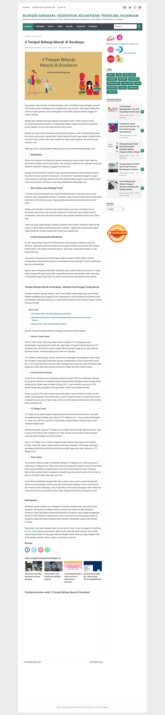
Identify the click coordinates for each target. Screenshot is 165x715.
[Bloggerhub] (122, 44)
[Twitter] (130, 7)
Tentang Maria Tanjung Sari (43, 7)
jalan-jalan (127, 83)
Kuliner (69, 26)
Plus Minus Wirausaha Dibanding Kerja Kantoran (51, 314)
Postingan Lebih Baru (32, 662)
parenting (133, 88)
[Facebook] (125, 7)
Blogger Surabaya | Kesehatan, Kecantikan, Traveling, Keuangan (80, 16)
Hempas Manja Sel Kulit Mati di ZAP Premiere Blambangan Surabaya (129, 166)
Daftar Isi (62, 7)
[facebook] (27, 549)
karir (60, 26)
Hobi (118, 75)
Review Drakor (113, 83)
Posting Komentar (65, 48)
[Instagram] (135, 7)
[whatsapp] (47, 549)
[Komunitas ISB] (110, 62)
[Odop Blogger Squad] (119, 53)
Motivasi (122, 79)
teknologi (80, 26)
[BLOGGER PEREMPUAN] (119, 41)
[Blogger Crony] (119, 62)
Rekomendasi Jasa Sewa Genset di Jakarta (49, 324)
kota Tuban (32, 531)
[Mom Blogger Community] (110, 53)
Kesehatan (40, 26)
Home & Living (129, 75)
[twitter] (34, 549)
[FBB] (110, 41)
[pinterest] (40, 549)
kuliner (122, 88)
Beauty (51, 26)
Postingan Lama (96, 662)
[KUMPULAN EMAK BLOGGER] (130, 53)
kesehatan (112, 88)
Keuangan (93, 26)
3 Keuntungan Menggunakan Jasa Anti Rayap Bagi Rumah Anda (129, 109)
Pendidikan (134, 79)
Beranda (26, 7)
